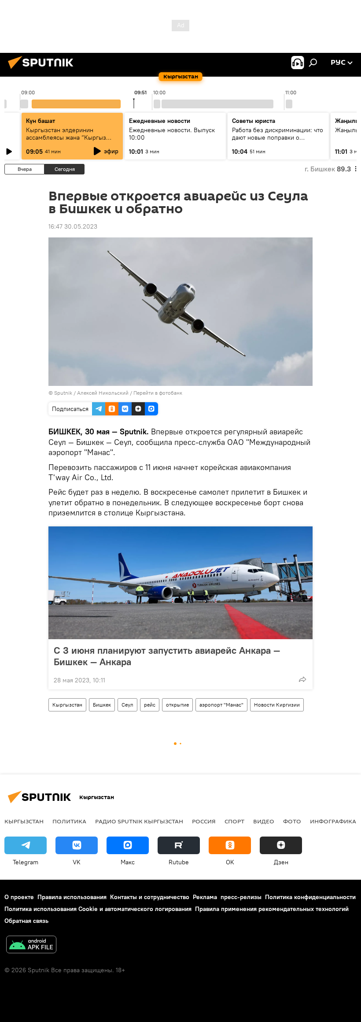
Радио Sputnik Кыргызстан (139, 821)
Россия (204, 821)
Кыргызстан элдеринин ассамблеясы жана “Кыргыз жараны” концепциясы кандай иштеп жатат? (69, 141)
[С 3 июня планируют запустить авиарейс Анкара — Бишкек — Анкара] (180, 582)
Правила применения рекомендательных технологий (272, 909)
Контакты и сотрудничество (149, 897)
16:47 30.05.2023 (72, 226)
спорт (234, 821)
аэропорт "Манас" (221, 704)
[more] (302, 679)
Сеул (127, 704)
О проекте (19, 897)
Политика (69, 821)
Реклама (205, 897)
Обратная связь (26, 921)
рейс (149, 704)
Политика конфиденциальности (310, 897)
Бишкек (102, 704)
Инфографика (333, 821)
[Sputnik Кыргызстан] (43, 70)
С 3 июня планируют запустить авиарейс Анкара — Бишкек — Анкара (167, 655)
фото (292, 821)
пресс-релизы (241, 897)
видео (263, 821)
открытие (177, 704)
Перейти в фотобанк (157, 392)
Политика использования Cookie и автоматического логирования (98, 909)
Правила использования (72, 897)
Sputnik (63, 392)
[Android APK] (31, 945)
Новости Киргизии (277, 704)
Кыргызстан (67, 704)
